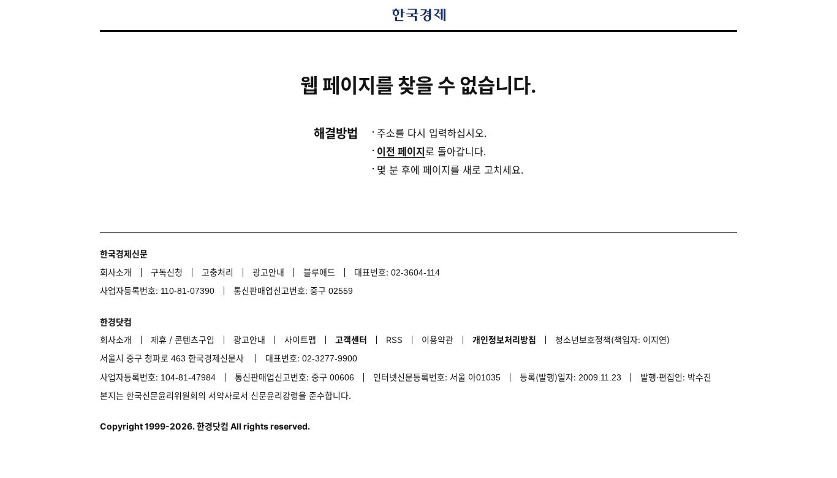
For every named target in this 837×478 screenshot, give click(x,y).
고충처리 (217, 272)
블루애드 (319, 272)
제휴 (159, 339)
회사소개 (116, 272)
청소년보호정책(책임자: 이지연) (612, 339)
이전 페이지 (401, 151)
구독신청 (167, 272)
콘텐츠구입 (194, 339)
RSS (394, 339)
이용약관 (437, 339)
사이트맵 (300, 339)
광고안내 (268, 272)
